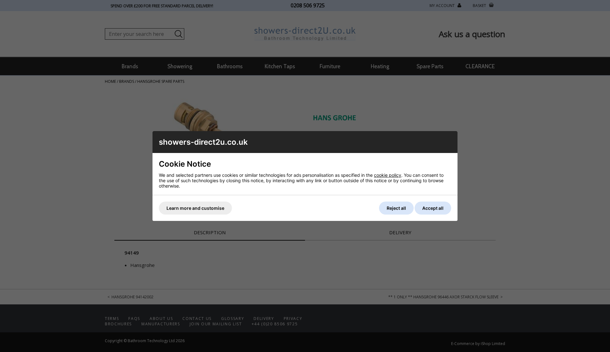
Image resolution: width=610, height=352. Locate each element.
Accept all (433, 208)
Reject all (396, 208)
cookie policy (387, 175)
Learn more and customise (195, 208)
